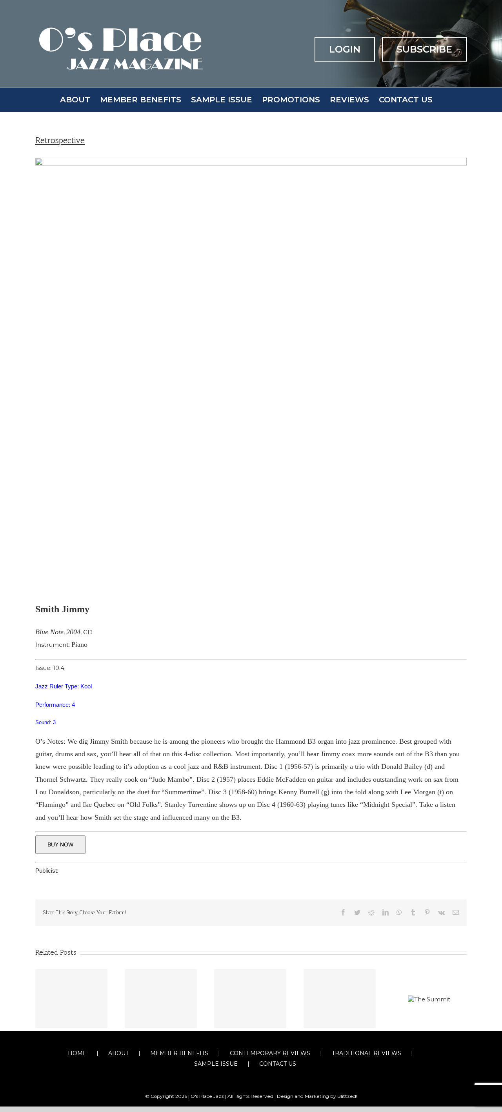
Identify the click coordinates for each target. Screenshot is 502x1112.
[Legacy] (71, 998)
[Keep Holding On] (161, 998)
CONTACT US (277, 1063)
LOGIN (344, 49)
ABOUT (118, 1053)
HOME (77, 1053)
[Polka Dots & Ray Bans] (250, 998)
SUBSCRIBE (424, 49)
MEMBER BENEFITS (179, 1053)
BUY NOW (60, 844)
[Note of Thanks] (340, 998)
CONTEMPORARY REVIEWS (270, 1053)
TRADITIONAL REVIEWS (366, 1053)
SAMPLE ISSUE (216, 1063)
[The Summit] (429, 998)
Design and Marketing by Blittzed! (317, 1096)
